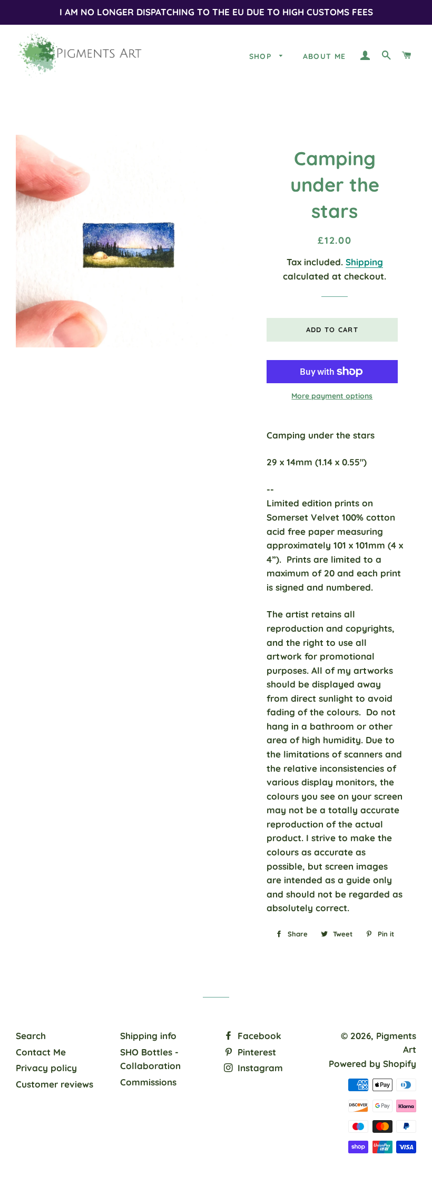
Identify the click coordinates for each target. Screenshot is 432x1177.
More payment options (331, 396)
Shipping (364, 261)
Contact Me (41, 1052)
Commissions (148, 1082)
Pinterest (255, 1052)
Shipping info (148, 1035)
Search (31, 1035)
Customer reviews (54, 1084)
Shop (261, 56)
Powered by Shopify (372, 1063)
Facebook (258, 1035)
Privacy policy (46, 1067)
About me (324, 56)
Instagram (259, 1067)
